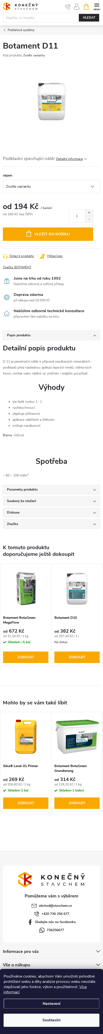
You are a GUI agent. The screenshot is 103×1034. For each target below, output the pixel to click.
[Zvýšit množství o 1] (89, 213)
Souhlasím (51, 1020)
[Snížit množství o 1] (89, 219)
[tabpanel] (26, 615)
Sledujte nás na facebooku (55, 922)
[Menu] (96, 6)
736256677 (55, 930)
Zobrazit (25, 657)
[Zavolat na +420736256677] (68, 7)
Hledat (89, 18)
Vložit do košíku (52, 234)
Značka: (17, 267)
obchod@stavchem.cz (55, 905)
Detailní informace (69, 159)
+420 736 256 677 (55, 914)
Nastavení (51, 1003)
